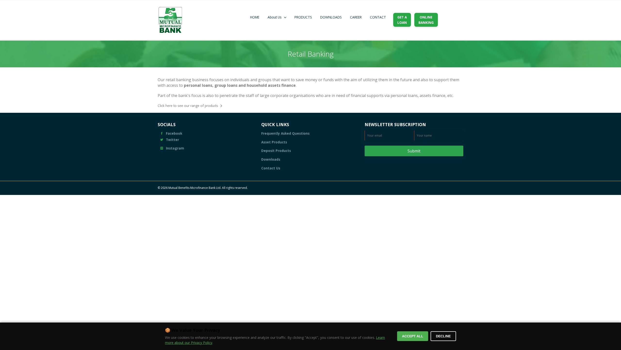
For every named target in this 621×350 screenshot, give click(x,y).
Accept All (412, 336)
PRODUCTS (303, 17)
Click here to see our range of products (188, 105)
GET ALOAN (402, 20)
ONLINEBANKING (426, 20)
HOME (254, 17)
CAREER (356, 17)
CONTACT (378, 17)
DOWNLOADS (331, 17)
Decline (443, 336)
